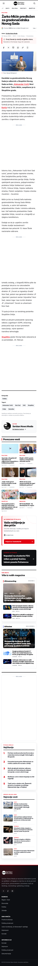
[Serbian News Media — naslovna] (19, 3)
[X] (3, 891)
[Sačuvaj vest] (27, 48)
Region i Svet (6, 900)
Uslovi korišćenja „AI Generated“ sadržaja (15, 927)
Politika (15, 8)
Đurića (4, 108)
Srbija (4, 409)
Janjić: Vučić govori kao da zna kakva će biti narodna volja (9, 483)
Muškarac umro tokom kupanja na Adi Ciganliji (21, 777)
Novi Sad (17, 405)
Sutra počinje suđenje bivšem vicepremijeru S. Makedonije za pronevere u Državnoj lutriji (23, 818)
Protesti (23, 8)
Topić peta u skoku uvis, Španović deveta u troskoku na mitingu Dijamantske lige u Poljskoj (20, 785)
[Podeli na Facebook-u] (4, 48)
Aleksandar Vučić (21, 84)
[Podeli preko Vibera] (13, 48)
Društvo (32, 8)
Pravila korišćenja (7, 919)
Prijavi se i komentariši (19, 541)
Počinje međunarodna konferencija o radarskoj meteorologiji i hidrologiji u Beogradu (21, 754)
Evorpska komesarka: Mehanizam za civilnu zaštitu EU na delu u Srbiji (20, 762)
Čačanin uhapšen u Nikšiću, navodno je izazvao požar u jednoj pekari (22, 841)
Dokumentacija (6, 953)
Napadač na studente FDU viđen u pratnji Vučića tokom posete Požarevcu (17, 559)
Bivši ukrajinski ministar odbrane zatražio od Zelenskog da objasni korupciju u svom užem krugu (22, 607)
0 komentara (29, 36)
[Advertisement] (19, 146)
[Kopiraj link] (23, 48)
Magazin (23, 501)
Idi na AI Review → (30, 626)
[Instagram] (12, 891)
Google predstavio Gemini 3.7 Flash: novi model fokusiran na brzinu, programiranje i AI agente (22, 652)
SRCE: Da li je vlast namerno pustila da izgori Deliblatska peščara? (27, 483)
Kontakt (4, 934)
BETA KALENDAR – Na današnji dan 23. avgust (27, 504)
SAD (24, 405)
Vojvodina (11, 409)
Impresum (5, 946)
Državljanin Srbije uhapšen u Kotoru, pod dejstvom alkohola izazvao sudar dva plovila (23, 829)
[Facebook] (8, 891)
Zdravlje (4, 910)
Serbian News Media (11, 33)
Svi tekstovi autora (18, 429)
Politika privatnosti (7, 923)
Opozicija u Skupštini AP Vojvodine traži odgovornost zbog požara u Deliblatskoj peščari (10, 460)
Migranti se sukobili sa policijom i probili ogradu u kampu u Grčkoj (22, 615)
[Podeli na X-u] (8, 48)
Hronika (16, 826)
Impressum (5, 930)
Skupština (6, 337)
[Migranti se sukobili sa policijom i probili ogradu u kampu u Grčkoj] (7, 616)
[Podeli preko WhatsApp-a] (18, 48)
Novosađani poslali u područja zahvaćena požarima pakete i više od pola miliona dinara (9, 506)
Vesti (7, 8)
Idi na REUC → (31, 580)
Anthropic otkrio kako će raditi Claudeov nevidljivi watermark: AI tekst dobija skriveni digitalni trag (23, 661)
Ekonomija (5, 903)
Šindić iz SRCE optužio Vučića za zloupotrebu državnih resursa (26, 459)
